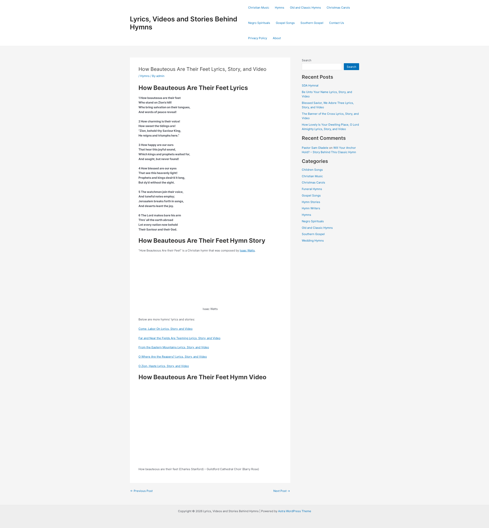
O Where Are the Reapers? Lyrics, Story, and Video (172, 356)
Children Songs (312, 169)
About (277, 38)
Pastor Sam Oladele (315, 148)
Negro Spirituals (259, 23)
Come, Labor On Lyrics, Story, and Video (165, 329)
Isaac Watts (247, 250)
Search (306, 60)
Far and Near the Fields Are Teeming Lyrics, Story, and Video (179, 338)
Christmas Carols (338, 7)
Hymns (279, 7)
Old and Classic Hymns (305, 7)
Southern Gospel (311, 23)
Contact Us (336, 23)
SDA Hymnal (310, 85)
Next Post (281, 490)
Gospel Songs (285, 23)
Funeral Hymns (312, 189)
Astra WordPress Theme (294, 511)
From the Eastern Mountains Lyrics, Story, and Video (173, 347)
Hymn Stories (311, 202)
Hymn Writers (311, 208)
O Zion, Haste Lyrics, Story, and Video (163, 366)
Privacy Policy (257, 38)
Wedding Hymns (313, 240)
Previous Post (141, 490)
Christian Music (258, 7)
